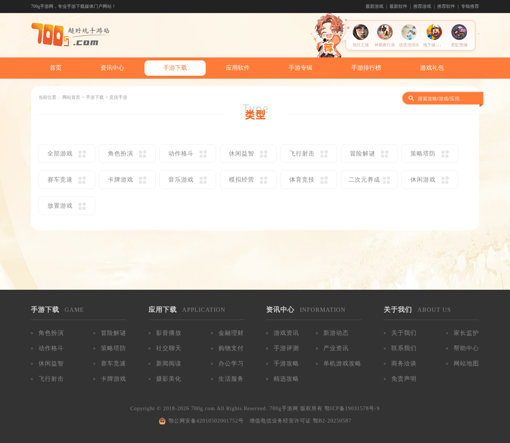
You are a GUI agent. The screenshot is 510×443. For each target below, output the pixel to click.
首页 (56, 68)
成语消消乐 (409, 45)
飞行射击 (51, 379)
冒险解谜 (113, 333)
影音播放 (168, 333)
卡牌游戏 (113, 379)
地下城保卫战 (435, 45)
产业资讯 (336, 348)
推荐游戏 (422, 6)
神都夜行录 (384, 45)
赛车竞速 (113, 363)
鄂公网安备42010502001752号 (206, 421)
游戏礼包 (432, 68)
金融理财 (231, 333)
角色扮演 (51, 333)
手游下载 (175, 68)
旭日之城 (360, 45)
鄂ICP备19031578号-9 (352, 408)
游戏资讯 (286, 333)
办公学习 (231, 363)
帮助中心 (466, 348)
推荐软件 (446, 6)
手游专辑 (300, 68)
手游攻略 (286, 363)
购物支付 (231, 348)
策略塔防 (113, 348)
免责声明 (404, 379)
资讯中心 (112, 68)
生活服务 (231, 379)
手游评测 (286, 348)
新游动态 (336, 333)
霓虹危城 (459, 45)
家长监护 (466, 333)
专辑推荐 (470, 6)
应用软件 (238, 68)
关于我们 (404, 333)
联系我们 (404, 348)
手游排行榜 (366, 68)
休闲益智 (51, 363)
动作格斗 (51, 348)
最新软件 (398, 6)
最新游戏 (374, 6)
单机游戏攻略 (342, 363)
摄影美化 (168, 379)
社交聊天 (168, 348)
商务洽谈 (404, 363)
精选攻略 (286, 379)
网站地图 (466, 363)
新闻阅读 (168, 363)
